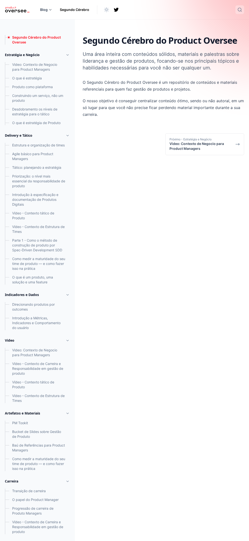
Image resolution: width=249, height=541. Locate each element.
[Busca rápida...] (239, 9)
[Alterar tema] (106, 9)
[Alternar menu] (67, 54)
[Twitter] (116, 9)
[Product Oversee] (17, 9)
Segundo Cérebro (74, 10)
